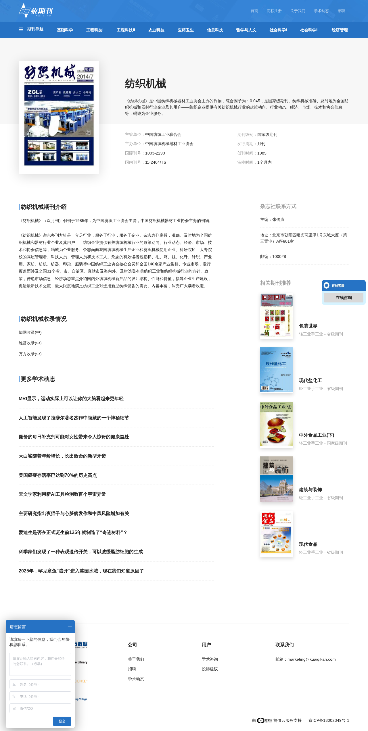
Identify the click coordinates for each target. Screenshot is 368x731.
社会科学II (309, 30)
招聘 (341, 11)
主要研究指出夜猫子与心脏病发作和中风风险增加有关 (74, 513)
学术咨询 (210, 659)
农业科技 (156, 30)
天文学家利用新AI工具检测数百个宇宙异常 (62, 494)
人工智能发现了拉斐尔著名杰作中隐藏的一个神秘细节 (74, 417)
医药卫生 (186, 30)
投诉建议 (210, 669)
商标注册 (274, 11)
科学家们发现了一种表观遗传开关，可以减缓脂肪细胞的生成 (81, 551)
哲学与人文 (246, 30)
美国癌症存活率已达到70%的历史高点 (58, 475)
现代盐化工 (310, 380)
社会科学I (278, 30)
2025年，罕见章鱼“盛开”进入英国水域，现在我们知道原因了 (81, 570)
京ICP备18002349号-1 (328, 720)
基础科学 (65, 30)
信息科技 (215, 30)
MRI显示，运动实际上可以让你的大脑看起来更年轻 (71, 398)
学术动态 (321, 11)
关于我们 (297, 11)
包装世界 (308, 325)
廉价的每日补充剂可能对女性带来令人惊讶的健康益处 (74, 436)
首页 (254, 11)
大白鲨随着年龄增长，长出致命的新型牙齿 (62, 456)
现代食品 (308, 544)
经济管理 (340, 30)
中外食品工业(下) (316, 435)
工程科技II (126, 30)
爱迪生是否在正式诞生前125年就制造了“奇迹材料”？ (73, 532)
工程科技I (94, 30)
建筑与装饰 (310, 489)
